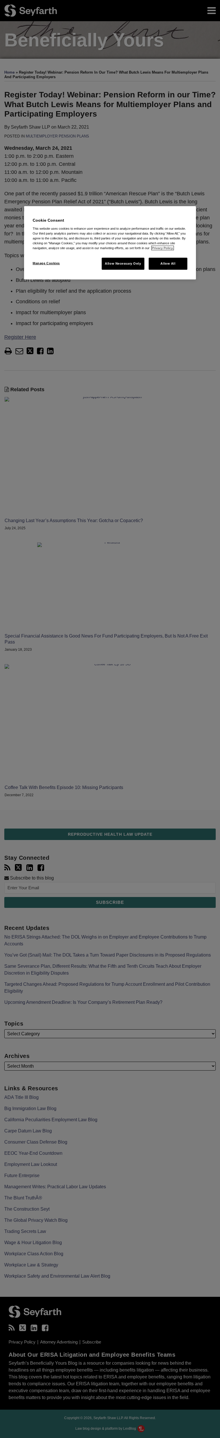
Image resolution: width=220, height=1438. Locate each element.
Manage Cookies (46, 263)
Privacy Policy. (162, 248)
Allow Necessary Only (123, 263)
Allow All (167, 263)
